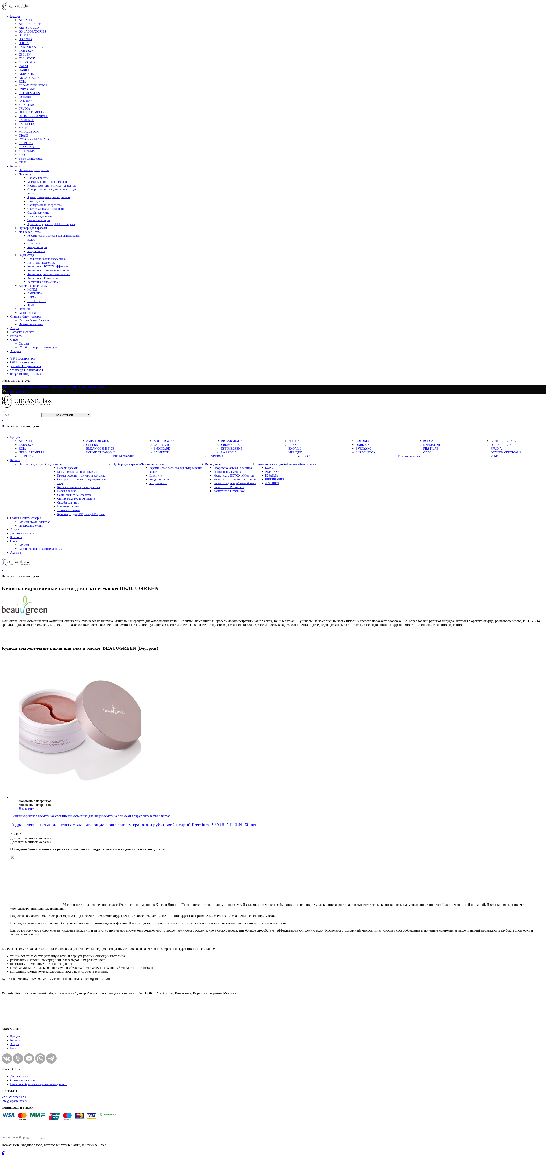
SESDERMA (27, 151)
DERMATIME (28, 74)
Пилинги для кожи (39, 216)
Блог (13, 1048)
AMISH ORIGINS (30, 23)
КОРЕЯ (32, 289)
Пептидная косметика (41, 262)
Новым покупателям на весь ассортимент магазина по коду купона (53, 386)
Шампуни (33, 243)
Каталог (15, 166)
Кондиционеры (37, 247)
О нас (14, 339)
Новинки (25, 309)
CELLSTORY (27, 58)
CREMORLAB (28, 62)
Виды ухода (26, 255)
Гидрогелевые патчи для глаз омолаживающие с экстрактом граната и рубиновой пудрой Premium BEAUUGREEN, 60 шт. (133, 824)
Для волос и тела (30, 231)
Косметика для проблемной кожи (48, 274)
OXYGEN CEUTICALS (34, 139)
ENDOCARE (27, 89)
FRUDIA (24, 108)
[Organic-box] (16, 8)
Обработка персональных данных (40, 347)
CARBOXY (26, 50)
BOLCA (24, 43)
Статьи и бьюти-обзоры (25, 316)
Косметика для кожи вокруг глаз (125, 816)
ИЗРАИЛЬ (33, 297)
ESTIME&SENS (29, 93)
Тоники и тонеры (38, 220)
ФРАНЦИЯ (34, 305)
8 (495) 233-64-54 (17, 391)
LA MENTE (26, 120)
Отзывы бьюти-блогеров (34, 320)
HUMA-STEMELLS (32, 112)
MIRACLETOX (29, 131)
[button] (35, 801)
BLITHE (24, 35)
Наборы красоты (37, 178)
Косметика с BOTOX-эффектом (47, 266)
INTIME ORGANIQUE (33, 116)
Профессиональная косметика (46, 258)
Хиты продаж (27, 312)
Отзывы (24, 343)
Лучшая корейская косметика (31, 816)
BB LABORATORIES (32, 31)
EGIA (22, 81)
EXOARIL (25, 97)
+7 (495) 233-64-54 (14, 1097)
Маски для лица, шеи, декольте (47, 181)
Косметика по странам (33, 285)
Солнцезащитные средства (44, 205)
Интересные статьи (31, 324)
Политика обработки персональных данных (38, 1084)
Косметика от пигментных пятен (48, 270)
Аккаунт (15, 351)
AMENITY (26, 20)
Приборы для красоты (33, 228)
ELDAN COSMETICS (33, 85)
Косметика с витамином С (44, 282)
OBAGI (23, 135)
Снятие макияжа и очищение (46, 208)
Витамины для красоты (34, 170)
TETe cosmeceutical (31, 158)
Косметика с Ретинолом (42, 278)
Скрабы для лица (38, 212)
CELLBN (25, 54)
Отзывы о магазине (22, 1080)
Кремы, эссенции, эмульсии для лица (51, 185)
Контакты (16, 335)
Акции (14, 328)
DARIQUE (25, 70)
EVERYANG (27, 101)
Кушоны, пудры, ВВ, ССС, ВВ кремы (51, 224)
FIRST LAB (26, 104)
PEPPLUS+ (26, 143)
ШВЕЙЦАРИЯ (36, 301)
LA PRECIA (26, 124)
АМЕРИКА (34, 293)
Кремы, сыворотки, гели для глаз (48, 197)
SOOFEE (24, 154)
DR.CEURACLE (29, 77)
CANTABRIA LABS (31, 47)
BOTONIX (25, 39)
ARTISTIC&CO (29, 27)
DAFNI (23, 66)
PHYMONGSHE (29, 147)
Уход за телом (36, 251)
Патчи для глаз (36, 201)
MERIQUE (26, 127)
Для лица (25, 174)
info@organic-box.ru (14, 1101)
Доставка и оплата (22, 332)
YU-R (22, 162)
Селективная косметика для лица (77, 816)
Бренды (15, 16)
